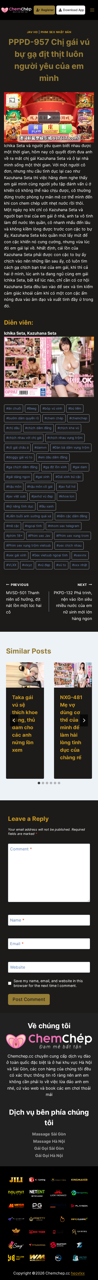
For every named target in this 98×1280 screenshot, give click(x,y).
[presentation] (25, 675)
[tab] (39, 783)
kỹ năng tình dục (19, 506)
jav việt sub (16, 496)
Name (17, 920)
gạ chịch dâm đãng (21, 467)
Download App (73, 10)
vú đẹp (44, 565)
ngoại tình (33, 526)
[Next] (84, 720)
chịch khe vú (68, 428)
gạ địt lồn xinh (55, 467)
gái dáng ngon (18, 477)
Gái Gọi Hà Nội (49, 1155)
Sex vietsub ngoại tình (50, 555)
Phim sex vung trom (72, 536)
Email (17, 943)
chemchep (78, 418)
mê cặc (12, 526)
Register (47, 10)
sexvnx (80, 555)
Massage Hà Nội (49, 1141)
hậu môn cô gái (40, 486)
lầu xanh (46, 506)
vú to (61, 565)
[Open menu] (92, 10)
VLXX (11, 565)
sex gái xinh (16, 555)
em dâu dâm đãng (52, 457)
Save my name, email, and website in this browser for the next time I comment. (48, 983)
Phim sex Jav (39, 536)
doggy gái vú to (19, 457)
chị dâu (12, 428)
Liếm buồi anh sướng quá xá (28, 516)
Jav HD (32, 32)
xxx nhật (79, 565)
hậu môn (13, 486)
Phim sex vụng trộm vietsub (28, 545)
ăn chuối (13, 408)
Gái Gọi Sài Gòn (49, 1148)
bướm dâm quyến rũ (22, 418)
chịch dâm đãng (38, 428)
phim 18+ (14, 536)
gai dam (80, 467)
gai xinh (43, 477)
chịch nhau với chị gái (23, 438)
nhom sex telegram (63, 526)
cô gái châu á (17, 447)
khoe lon (66, 496)
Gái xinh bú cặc (68, 477)
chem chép (53, 418)
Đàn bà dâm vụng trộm (71, 447)
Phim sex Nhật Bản (56, 32)
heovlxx (78, 1273)
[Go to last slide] (14, 720)
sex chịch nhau (69, 545)
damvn (40, 447)
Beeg (31, 408)
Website (17, 967)
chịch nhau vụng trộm (64, 438)
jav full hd (67, 486)
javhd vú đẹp (42, 496)
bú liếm (74, 408)
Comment (21, 848)
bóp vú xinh (52, 408)
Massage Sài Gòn (49, 1133)
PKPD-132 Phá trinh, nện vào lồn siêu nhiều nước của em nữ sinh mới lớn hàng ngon (73, 602)
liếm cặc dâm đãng (72, 516)
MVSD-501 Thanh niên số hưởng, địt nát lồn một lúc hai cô (23, 598)
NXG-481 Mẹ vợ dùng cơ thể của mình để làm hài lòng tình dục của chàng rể (71, 727)
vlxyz (27, 565)
